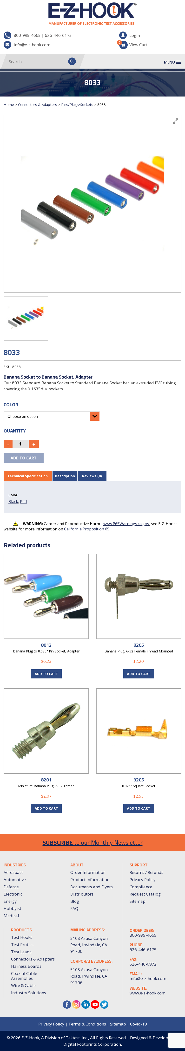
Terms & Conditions (87, 1024)
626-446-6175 (58, 35)
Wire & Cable (23, 985)
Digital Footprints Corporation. (92, 1044)
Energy (10, 901)
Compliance (141, 887)
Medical (11, 915)
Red (23, 501)
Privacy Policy (143, 879)
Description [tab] (65, 476)
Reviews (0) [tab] (92, 476)
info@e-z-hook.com (32, 44)
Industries (15, 865)
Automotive (15, 879)
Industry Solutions (28, 992)
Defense (11, 887)
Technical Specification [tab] (27, 476)
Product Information (89, 879)
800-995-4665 (27, 35)
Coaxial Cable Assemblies (24, 976)
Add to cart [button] (138, 673)
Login (134, 35)
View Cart (133, 43)
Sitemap (137, 901)
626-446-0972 (143, 964)
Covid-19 (138, 1024)
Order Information (88, 872)
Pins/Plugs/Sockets (77, 104)
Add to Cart (46, 673)
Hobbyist (12, 908)
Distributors (81, 894)
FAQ (74, 908)
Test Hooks (21, 937)
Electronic (13, 894)
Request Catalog (145, 894)
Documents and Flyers (91, 887)
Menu (169, 62)
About (77, 865)
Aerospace (14, 872)
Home (9, 104)
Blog (74, 901)
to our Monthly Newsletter (93, 842)
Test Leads (21, 951)
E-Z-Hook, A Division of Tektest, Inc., (55, 1037)
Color (11, 404)
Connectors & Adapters (37, 104)
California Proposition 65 (86, 529)
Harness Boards (26, 966)
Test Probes (22, 944)
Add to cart (24, 458)
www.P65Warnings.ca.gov (126, 523)
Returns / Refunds (146, 872)
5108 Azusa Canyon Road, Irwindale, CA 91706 (89, 976)
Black (13, 501)
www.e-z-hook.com (147, 993)
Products (21, 930)
